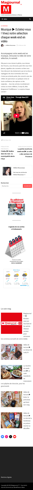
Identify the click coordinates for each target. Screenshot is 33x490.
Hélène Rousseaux (10, 45)
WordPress (17, 487)
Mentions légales (6, 477)
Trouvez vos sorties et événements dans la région (16, 261)
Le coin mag (4, 26)
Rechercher (5, 183)
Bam (23, 487)
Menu (5, 19)
